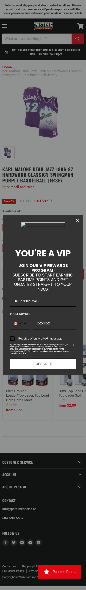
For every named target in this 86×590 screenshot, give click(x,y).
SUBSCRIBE (43, 363)
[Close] (77, 220)
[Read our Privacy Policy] (73, 345)
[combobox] (20, 323)
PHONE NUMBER (20, 314)
